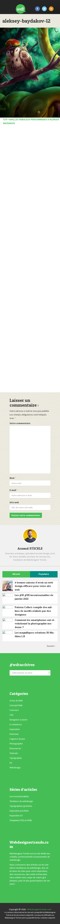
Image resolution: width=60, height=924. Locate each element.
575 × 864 (8, 119)
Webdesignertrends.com (39, 909)
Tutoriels (14, 753)
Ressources (15, 748)
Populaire (44, 574)
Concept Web (16, 705)
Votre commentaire (20, 423)
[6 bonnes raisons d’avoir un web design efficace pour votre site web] (7, 586)
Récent (16, 574)
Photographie (16, 743)
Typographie (16, 757)
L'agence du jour (17, 738)
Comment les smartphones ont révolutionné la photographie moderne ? (35, 623)
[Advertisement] (30, 259)
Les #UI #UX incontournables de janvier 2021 (34, 596)
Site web (14, 502)
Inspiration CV (16, 815)
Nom (12, 478)
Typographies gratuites (21, 806)
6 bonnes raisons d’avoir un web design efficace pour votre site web (34, 586)
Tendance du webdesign (21, 801)
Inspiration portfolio (19, 810)
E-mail (13, 490)
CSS (11, 714)
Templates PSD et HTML (21, 820)
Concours (14, 710)
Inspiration (15, 729)
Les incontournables (19, 796)
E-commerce (16, 724)
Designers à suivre (18, 719)
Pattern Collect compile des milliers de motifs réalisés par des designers (33, 611)
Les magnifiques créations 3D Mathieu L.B (35, 634)
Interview (14, 734)
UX (11, 762)
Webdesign (15, 767)
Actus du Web (16, 700)
